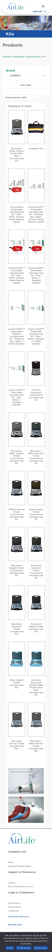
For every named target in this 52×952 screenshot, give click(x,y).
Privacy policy (41, 948)
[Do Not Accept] (47, 942)
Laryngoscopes (33, 56)
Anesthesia (18, 56)
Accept (10, 948)
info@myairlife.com (18, 916)
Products (7, 56)
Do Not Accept (23, 948)
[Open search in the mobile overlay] (19, 97)
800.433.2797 (15, 925)
